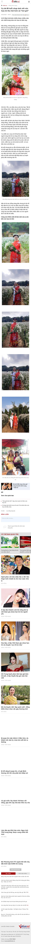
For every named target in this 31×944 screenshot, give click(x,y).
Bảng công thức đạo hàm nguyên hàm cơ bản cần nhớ (15, 876)
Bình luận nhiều (23, 873)
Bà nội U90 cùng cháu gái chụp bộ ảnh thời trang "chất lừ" (20, 485)
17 (11, 881)
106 (27, 905)
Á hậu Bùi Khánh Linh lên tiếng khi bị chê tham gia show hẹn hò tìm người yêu (14, 612)
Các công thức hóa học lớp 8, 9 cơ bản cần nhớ (13, 905)
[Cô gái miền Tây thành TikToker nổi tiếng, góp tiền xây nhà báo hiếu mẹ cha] (15, 788)
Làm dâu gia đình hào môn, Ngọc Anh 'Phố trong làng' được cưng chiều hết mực (14, 832)
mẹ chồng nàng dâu (10, 510)
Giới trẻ (5, 5)
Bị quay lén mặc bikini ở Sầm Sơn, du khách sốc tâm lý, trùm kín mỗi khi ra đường (14, 740)
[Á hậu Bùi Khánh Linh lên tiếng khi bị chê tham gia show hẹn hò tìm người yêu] (15, 597)
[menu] (1, 1)
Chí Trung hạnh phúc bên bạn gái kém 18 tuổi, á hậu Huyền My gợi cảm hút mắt (14, 676)
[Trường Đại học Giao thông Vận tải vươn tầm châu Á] (10, 542)
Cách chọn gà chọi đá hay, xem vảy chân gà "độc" (13, 892)
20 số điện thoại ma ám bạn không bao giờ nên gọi (14, 901)
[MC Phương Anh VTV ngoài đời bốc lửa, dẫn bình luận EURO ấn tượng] (15, 849)
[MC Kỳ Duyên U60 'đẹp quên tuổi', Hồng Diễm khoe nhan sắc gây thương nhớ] (15, 695)
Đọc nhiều (8, 873)
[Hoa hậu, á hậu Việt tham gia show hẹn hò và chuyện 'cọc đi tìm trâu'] (15, 630)
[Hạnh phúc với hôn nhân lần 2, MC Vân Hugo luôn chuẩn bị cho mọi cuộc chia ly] (15, 564)
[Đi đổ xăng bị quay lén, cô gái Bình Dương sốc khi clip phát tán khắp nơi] (15, 759)
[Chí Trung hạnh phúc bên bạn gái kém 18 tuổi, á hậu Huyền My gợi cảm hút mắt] (15, 662)
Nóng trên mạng (13, 5)
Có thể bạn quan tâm (9, 534)
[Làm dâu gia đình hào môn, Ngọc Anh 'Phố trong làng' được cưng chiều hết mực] (15, 818)
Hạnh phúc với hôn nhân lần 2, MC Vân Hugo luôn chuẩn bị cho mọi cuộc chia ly (15, 579)
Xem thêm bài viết (15, 869)
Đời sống (3, 583)
